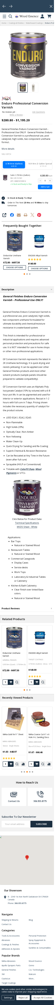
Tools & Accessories (11, 935)
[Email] (19, 215)
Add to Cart (45, 187)
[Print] (25, 215)
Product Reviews (11, 608)
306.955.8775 (20, 903)
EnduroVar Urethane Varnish (12, 257)
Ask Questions (38, 112)
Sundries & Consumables (40, 947)
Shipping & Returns (10, 920)
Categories (8, 930)
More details (8, 148)
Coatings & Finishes (10, 944)
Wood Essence (35, 961)
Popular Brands (11, 955)
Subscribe (41, 824)
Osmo (31, 965)
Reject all (23, 997)
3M (3, 974)
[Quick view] (17, 682)
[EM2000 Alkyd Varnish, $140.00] (40, 637)
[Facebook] (12, 215)
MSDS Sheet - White (27, 526)
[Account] (42, 16)
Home (4, 23)
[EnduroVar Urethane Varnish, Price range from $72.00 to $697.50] (14, 637)
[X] (32, 215)
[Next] (10, 6)
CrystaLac (6, 978)
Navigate (7, 914)
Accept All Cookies (43, 997)
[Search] (10, 16)
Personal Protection (37, 935)
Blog (31, 920)
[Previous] (4, 6)
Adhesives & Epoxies (11, 949)
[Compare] (23, 764)
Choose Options (14, 267)
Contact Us (6, 924)
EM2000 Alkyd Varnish (37, 255)
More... (32, 978)
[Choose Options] (10, 682)
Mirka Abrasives (9, 742)
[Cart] (49, 16)
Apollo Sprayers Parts (11, 965)
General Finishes (9, 969)
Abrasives (6, 940)
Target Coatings (9, 983)
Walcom (32, 974)
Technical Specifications (27, 522)
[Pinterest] (39, 215)
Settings (8, 997)
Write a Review (16, 114)
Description (8, 289)
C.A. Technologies (36, 969)
